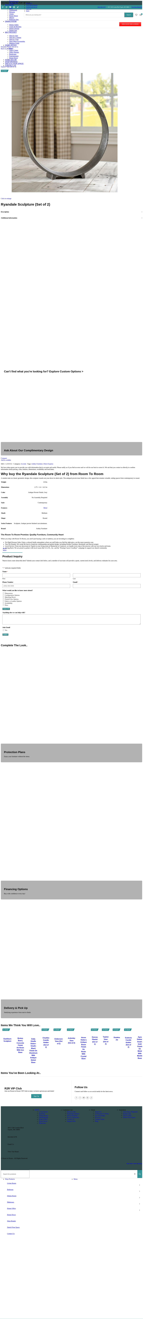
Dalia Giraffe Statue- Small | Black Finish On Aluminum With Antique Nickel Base (33, 1050)
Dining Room (43, 1115)
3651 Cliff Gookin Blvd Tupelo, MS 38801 (16, 1128)
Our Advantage (100, 1115)
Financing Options (73, 1114)
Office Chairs (13, 50)
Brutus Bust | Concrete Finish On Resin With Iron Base (20, 1045)
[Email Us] (5, 1144)
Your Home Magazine (136, 7)
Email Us (11, 1144)
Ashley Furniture (37, 464)
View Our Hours (13, 1152)
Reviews (98, 1117)
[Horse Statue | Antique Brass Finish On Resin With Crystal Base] (83, 1031)
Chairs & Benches (15, 27)
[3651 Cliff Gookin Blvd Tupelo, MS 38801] (5, 1127)
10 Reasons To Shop (102, 1114)
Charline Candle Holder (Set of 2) (46, 1042)
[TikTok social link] (91, 1097)
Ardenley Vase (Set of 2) (71, 1040)
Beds (11, 8)
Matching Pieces (10, 597)
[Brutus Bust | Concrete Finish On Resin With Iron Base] (20, 1032)
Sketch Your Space (129, 1117)
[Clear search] (135, 1174)
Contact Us (70, 1119)
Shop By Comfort (15, 37)
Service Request (72, 1115)
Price (6, 605)
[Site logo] (9, 21)
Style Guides (127, 1115)
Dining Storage (14, 28)
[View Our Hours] (5, 1151)
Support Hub (71, 1121)
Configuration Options (12, 595)
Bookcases (12, 54)
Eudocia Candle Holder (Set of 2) (128, 1042)
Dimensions (9, 593)
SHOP (37, 1110)
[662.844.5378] (5, 1137)
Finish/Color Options (12, 599)
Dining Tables (14, 25)
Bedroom (42, 1114)
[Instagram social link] (80, 1097)
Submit (5, 634)
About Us (98, 1112)
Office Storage (14, 52)
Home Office (43, 1119)
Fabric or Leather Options (13, 601)
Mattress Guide (14, 43)
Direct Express (48, 464)
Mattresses (42, 1123)
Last (74, 578)
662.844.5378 (12, 1137)
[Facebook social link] (76, 1097)
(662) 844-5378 (101, 7)
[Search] (139, 1174)
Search (129, 15)
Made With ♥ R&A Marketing (134, 1163)
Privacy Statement (73, 1117)
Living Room (43, 1112)
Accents (23, 464)
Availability (8, 603)
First (3, 578)
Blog (96, 1121)
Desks (11, 48)
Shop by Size (13, 36)
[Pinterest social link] (87, 1097)
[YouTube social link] (83, 1097)
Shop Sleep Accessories (17, 41)
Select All (6, 609)
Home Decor (13, 3)
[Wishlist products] (136, 15)
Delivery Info (71, 1112)
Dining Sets (13, 30)
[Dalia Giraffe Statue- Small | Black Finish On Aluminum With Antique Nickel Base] (33, 1032)
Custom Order (99, 1119)
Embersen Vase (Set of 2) (59, 1041)
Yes (6, 630)
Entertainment (13, 1)
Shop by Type (14, 39)
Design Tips (127, 1114)
